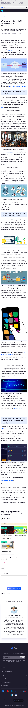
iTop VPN (3, 8)
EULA (5, 701)
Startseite (3, 16)
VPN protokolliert (18, 408)
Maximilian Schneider (6, 33)
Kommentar (4, 573)
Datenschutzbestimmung (7, 5)
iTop (14, 648)
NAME (3, 562)
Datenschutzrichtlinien (8, 699)
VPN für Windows (12, 50)
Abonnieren (22, 657)
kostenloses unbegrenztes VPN (9, 152)
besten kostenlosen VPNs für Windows (17, 86)
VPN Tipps (12, 16)
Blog (8, 16)
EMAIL (3, 568)
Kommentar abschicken (14, 588)
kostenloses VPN (4, 428)
